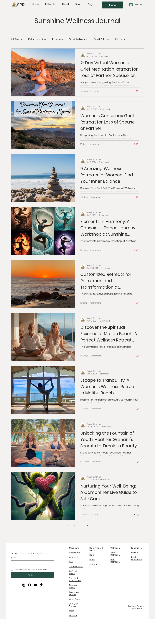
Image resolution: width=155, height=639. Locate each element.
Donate (73, 615)
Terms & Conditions (75, 579)
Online (134, 552)
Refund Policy (73, 572)
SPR (21, 5)
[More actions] (138, 55)
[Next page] (87, 525)
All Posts (16, 39)
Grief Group (75, 599)
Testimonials (76, 566)
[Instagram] (24, 585)
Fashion (57, 39)
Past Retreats (115, 560)
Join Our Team (73, 605)
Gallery (93, 564)
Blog (91, 554)
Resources (74, 552)
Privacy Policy (73, 586)
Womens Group (74, 593)
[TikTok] (41, 585)
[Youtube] (35, 585)
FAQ (71, 561)
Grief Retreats (78, 39)
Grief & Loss (101, 39)
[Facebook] (29, 585)
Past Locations (136, 558)
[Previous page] (68, 525)
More (118, 39)
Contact (73, 557)
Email (14, 557)
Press (92, 559)
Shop (71, 610)
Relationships (37, 39)
